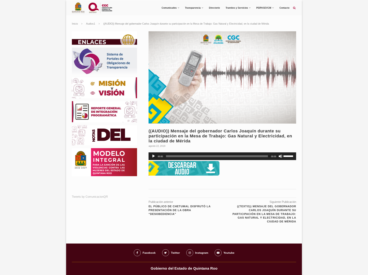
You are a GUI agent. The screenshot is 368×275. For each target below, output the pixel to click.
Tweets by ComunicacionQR (90, 196)
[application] (222, 156)
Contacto (284, 8)
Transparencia (193, 8)
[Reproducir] (153, 156)
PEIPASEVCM (263, 8)
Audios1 (90, 23)
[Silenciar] (280, 156)
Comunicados (169, 8)
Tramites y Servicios (237, 8)
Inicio (75, 23)
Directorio (214, 8)
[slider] (288, 155)
